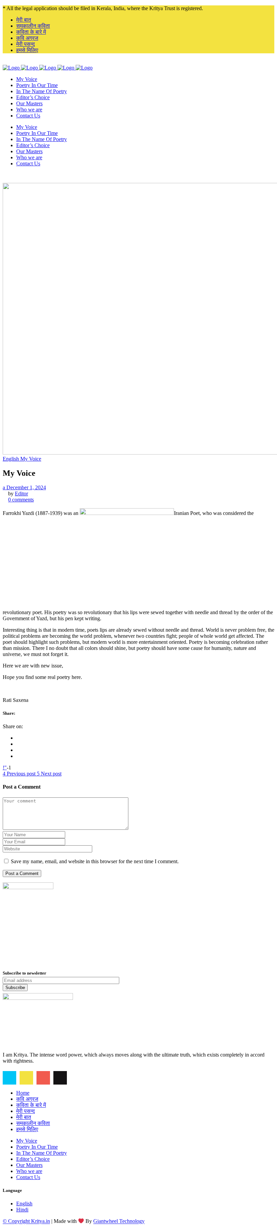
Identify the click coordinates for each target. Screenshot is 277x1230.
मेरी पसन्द (25, 44)
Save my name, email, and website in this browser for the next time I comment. (95, 861)
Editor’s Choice (33, 1159)
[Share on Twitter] (18, 744)
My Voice (26, 1141)
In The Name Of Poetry (41, 1153)
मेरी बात (23, 20)
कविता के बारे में (31, 32)
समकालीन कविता (33, 26)
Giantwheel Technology (119, 1221)
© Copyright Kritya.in (26, 1221)
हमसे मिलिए (27, 50)
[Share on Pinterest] (18, 756)
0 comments (21, 499)
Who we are (29, 1171)
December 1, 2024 (25, 487)
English (24, 1203)
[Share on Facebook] (18, 738)
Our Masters (29, 1165)
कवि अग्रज (27, 38)
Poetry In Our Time (37, 1147)
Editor (21, 493)
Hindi (22, 1209)
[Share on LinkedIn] (18, 750)
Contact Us (28, 1177)
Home (22, 1093)
